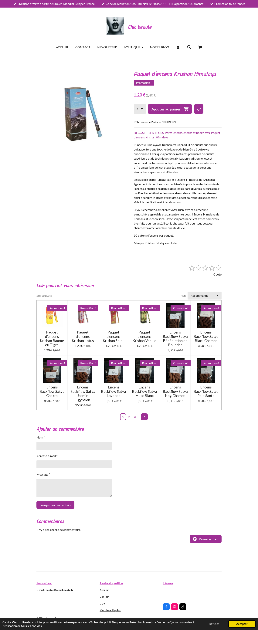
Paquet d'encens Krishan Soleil (113, 336)
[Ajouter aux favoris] (198, 109)
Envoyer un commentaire (55, 505)
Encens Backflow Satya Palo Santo (206, 391)
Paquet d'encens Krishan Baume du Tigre (52, 338)
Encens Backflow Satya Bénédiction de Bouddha (175, 338)
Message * (43, 474)
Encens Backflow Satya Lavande (113, 391)
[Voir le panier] (200, 47)
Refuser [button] (214, 623)
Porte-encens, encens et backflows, (188, 132)
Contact (104, 596)
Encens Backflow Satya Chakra (51, 391)
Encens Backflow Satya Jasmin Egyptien (82, 393)
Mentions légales (110, 610)
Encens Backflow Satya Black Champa (206, 336)
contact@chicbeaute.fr (59, 589)
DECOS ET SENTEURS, (149, 132)
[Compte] (177, 47)
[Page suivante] (144, 416)
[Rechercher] (189, 46)
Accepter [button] (242, 623)
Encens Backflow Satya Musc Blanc (144, 391)
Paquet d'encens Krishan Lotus (83, 336)
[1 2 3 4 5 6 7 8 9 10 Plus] (140, 109)
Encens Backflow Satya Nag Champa (175, 391)
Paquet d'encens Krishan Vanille (144, 336)
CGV (102, 603)
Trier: (182, 295)
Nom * (40, 437)
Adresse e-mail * (47, 456)
